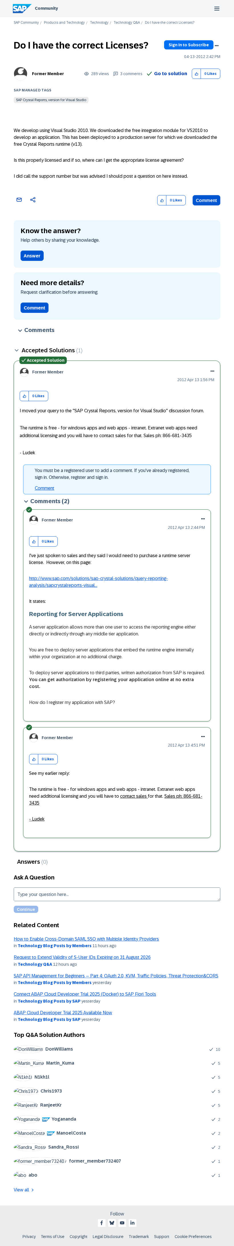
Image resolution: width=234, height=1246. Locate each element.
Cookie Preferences (193, 1236)
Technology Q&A (127, 23)
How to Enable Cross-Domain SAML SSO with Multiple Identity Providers (86, 939)
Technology (99, 23)
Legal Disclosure (108, 1236)
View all (21, 1189)
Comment (206, 200)
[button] (196, 74)
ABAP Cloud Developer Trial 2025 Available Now (63, 1012)
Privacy (29, 1236)
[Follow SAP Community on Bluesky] (112, 1223)
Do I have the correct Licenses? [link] (169, 23)
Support (162, 1236)
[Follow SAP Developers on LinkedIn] (132, 1223)
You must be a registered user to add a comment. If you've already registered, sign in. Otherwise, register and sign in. (112, 474)
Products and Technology (64, 23)
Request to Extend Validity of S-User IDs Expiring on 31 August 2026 (82, 957)
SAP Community (26, 23)
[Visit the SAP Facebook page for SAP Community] (101, 1223)
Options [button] (216, 45)
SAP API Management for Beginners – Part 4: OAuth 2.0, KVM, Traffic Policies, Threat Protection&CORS (116, 975)
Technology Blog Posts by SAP (49, 1001)
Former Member (48, 73)
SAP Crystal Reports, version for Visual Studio (51, 100)
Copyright (79, 1236)
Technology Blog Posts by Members (55, 945)
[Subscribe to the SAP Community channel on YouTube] (122, 1223)
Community (46, 8)
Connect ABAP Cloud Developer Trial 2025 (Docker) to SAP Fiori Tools (85, 994)
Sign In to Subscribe (189, 45)
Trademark (139, 1236)
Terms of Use (52, 1236)
